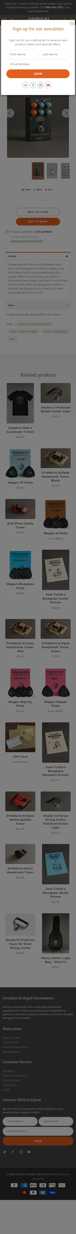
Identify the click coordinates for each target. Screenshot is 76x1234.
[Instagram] (40, 85)
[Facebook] (33, 85)
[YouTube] (48, 85)
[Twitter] (25, 85)
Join (38, 73)
